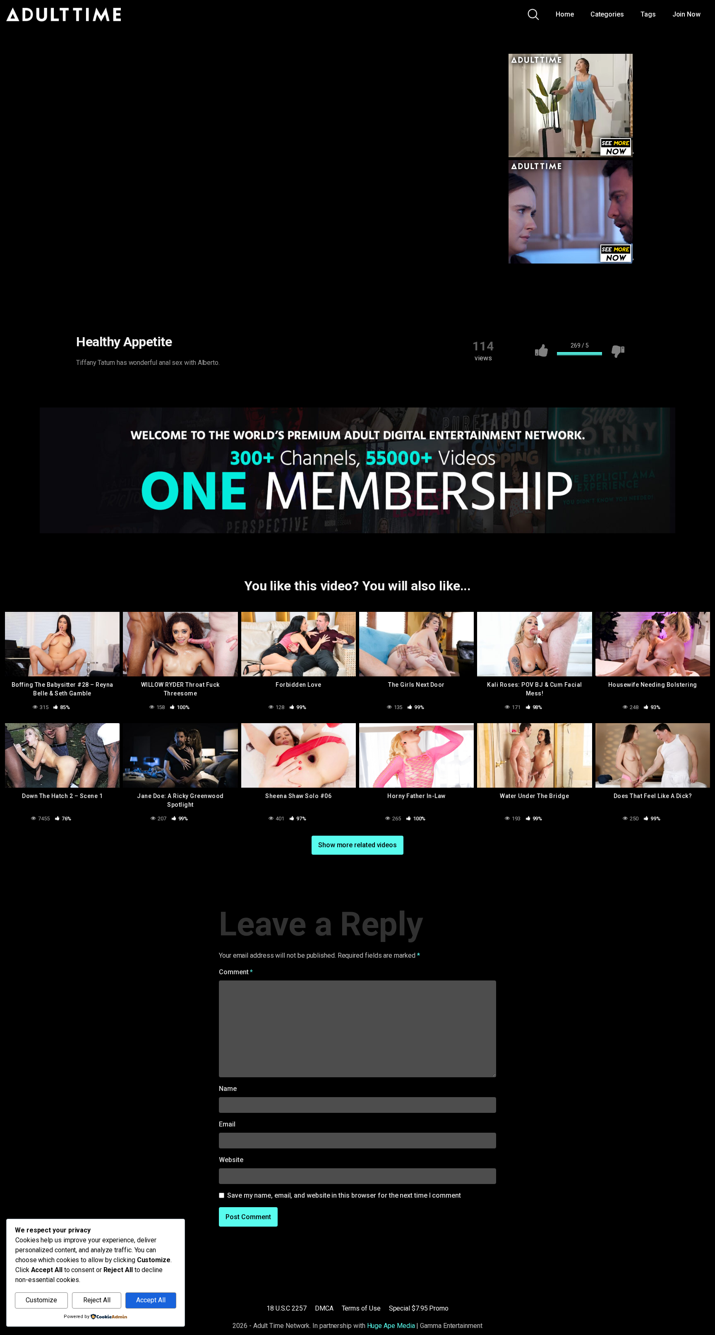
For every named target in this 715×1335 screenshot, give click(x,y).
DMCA (324, 1308)
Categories (607, 14)
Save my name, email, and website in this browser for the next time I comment (344, 1195)
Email (227, 1124)
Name (228, 1089)
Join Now (686, 14)
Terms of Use (361, 1308)
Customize (41, 1300)
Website (231, 1160)
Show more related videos (357, 845)
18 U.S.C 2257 (286, 1308)
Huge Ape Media (391, 1326)
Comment (236, 972)
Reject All (96, 1300)
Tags (648, 14)
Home (565, 14)
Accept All (151, 1300)
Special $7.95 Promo (419, 1308)
